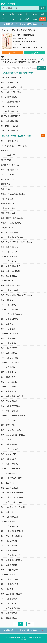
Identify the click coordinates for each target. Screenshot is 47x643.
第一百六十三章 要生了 (9, 130)
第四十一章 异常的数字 (9, 333)
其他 (20, 19)
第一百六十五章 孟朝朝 (9, 121)
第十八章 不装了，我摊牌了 (11, 222)
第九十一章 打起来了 (9, 574)
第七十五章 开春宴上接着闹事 (12, 497)
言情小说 (15, 30)
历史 (35, 14)
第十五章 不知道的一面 (9, 208)
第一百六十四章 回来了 (9, 125)
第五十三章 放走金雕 (9, 391)
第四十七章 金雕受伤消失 (10, 362)
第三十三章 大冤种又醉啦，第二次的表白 (16, 295)
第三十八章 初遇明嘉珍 (9, 319)
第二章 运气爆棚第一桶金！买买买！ (14, 145)
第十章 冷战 (5, 184)
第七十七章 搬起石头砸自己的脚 (13, 507)
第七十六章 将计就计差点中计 (12, 502)
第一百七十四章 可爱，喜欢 (31, 47)
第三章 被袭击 (6, 150)
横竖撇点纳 (22, 38)
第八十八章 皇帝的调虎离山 (11, 560)
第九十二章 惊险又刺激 (9, 579)
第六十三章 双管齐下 (9, 439)
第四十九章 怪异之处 (9, 372)
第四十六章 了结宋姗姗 (9, 357)
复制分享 (41, 68)
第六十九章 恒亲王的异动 (10, 468)
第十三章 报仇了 (7, 198)
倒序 (43, 135)
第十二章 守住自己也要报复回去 (13, 194)
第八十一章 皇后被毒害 (9, 526)
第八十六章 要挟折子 (9, 550)
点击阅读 (34, 52)
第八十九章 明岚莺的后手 (10, 565)
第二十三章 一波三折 (9, 251)
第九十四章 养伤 (7, 589)
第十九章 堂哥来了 (8, 227)
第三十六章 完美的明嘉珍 (10, 309)
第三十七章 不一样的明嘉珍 (11, 314)
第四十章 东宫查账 (8, 328)
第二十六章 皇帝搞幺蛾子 (10, 266)
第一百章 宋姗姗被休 (9, 618)
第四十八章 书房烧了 (9, 367)
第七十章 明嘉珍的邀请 (9, 473)
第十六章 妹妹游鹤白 (9, 213)
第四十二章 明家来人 (9, 338)
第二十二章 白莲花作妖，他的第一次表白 (16, 242)
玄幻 (12, 14)
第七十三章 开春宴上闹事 (10, 487)
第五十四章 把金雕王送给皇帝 (12, 396)
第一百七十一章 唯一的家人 (11, 92)
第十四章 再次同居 (8, 203)
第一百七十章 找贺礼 (9, 97)
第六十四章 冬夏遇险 (9, 444)
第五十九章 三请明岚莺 (9, 420)
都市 (27, 14)
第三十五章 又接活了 (9, 304)
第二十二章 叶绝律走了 (9, 247)
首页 (4, 14)
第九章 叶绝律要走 (8, 179)
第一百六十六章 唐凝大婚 (10, 116)
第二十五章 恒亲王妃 (9, 261)
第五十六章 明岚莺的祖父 (10, 406)
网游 (43, 14)
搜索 (42, 8)
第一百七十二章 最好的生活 (11, 87)
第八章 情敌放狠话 (8, 174)
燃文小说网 (8, 4)
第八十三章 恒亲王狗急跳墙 (11, 536)
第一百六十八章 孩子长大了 (11, 106)
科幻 (4, 19)
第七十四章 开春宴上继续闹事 (12, 492)
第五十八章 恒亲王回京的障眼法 (13, 415)
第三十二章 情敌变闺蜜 (9, 290)
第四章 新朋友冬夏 (8, 155)
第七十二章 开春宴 (8, 483)
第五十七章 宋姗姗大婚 (9, 410)
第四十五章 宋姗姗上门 (9, 353)
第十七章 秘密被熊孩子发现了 (12, 218)
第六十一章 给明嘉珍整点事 (11, 430)
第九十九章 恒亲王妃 (9, 613)
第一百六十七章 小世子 (9, 111)
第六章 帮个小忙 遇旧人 (10, 165)
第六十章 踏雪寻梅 (8, 425)
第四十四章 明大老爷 (9, 348)
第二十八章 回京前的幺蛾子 (11, 271)
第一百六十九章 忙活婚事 (10, 101)
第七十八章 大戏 (7, 512)
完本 (35, 19)
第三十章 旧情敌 (7, 280)
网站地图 (23, 640)
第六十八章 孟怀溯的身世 (10, 463)
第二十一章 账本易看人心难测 (12, 237)
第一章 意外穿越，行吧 (9, 141)
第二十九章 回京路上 (9, 275)
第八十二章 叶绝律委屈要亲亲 (12, 531)
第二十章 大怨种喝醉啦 (9, 232)
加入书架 (12, 52)
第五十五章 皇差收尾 (9, 401)
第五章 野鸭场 (6, 160)
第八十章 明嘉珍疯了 (9, 521)
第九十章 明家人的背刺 (9, 569)
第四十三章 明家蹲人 (9, 343)
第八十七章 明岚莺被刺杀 (10, 555)
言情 (12, 19)
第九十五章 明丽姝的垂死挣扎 (12, 594)
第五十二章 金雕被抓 (9, 386)
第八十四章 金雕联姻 (9, 541)
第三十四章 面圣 (7, 300)
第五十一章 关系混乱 (9, 381)
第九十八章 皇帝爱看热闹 (10, 608)
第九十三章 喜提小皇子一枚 (11, 584)
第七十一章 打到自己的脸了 (11, 478)
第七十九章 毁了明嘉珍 (9, 516)
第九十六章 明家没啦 (9, 598)
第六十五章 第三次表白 (9, 449)
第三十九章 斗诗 (7, 324)
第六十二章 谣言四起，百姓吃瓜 (13, 434)
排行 (27, 19)
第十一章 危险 (6, 189)
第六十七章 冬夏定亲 (9, 459)
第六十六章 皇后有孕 (9, 454)
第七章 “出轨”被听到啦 (9, 169)
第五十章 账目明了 (8, 377)
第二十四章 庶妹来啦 (9, 256)
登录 (43, 19)
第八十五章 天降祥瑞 (9, 545)
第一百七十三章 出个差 (9, 82)
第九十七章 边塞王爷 (9, 603)
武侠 (20, 14)
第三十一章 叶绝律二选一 (10, 285)
